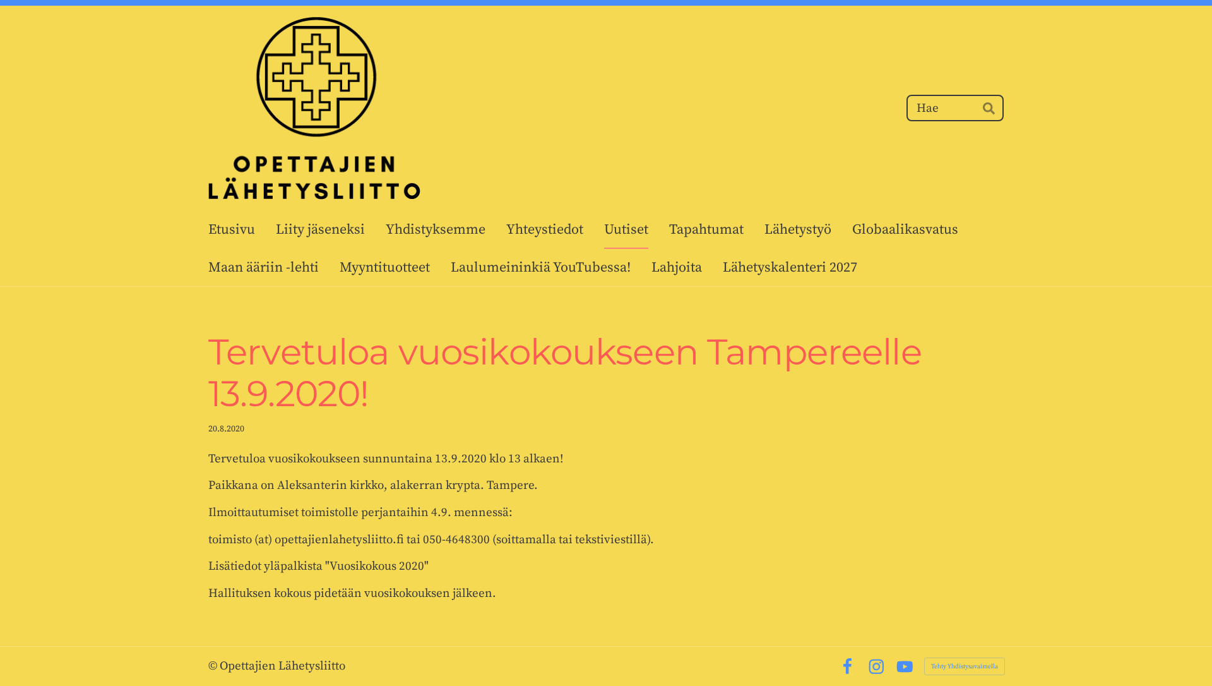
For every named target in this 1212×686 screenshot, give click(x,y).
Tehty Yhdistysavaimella (964, 666)
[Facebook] (847, 666)
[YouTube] (904, 666)
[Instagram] (876, 666)
